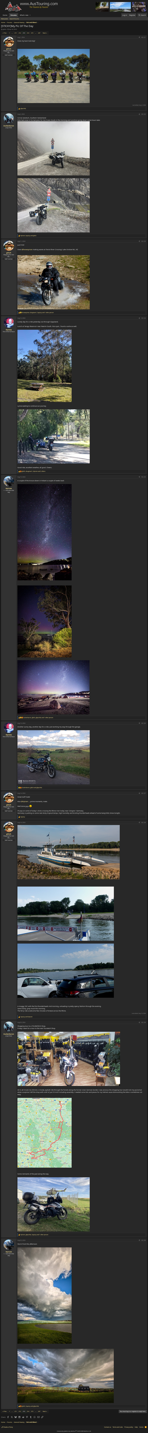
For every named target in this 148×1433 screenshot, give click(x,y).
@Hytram (24, 801)
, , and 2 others (33, 471)
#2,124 (143, 318)
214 (28, 33)
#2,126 (143, 723)
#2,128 (143, 822)
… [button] (12, 33)
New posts (4, 19)
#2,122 (143, 114)
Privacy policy (128, 1427)
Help (136, 1427)
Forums (14, 15)
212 (20, 33)
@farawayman (27, 249)
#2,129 (143, 1022)
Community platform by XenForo (74, 1431)
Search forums (14, 19)
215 (32, 33)
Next (44, 33)
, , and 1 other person (38, 312)
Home (5, 15)
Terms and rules (118, 1427)
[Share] (139, 37)
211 (16, 33)
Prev (5, 33)
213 (24, 33)
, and (28, 236)
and (26, 1017)
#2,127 (143, 793)
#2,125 (143, 477)
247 (39, 33)
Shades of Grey (8, 1427)
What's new (24, 15)
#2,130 (143, 1240)
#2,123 (143, 241)
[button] (30, 15)
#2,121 (143, 37)
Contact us (107, 1427)
